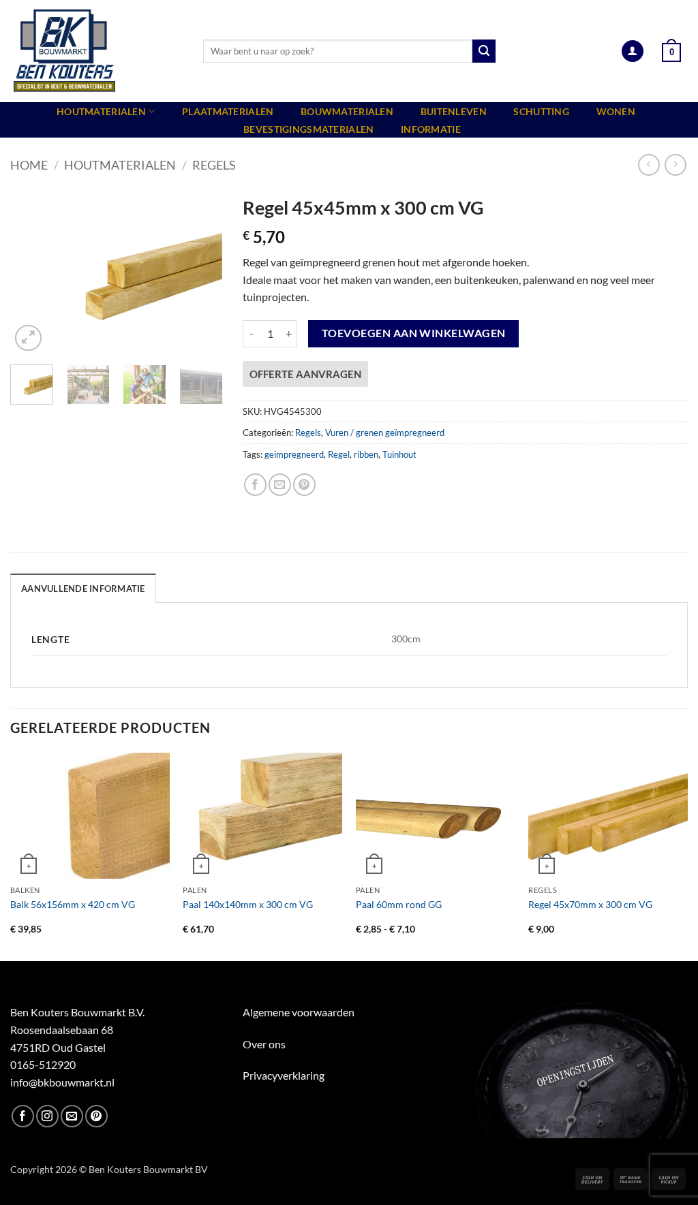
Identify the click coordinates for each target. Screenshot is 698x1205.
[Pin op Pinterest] (304, 484)
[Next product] (648, 164)
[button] (632, 51)
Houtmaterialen (101, 111)
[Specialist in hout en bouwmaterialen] (96, 51)
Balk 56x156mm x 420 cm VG (72, 904)
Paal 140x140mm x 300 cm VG (248, 904)
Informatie (431, 129)
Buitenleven (454, 111)
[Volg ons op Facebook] (23, 1116)
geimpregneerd (294, 454)
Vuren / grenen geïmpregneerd (384, 432)
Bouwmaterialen (347, 111)
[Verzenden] (484, 51)
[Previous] (31, 271)
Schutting (541, 111)
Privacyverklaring (283, 1075)
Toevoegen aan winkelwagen (414, 333)
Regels (214, 164)
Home (29, 164)
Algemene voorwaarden (298, 1011)
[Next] (201, 271)
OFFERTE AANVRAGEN (305, 374)
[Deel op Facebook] (255, 484)
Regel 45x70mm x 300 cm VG (590, 904)
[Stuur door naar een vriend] (280, 484)
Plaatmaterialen (227, 111)
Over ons (264, 1043)
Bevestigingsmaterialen (308, 129)
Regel (339, 454)
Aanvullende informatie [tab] (83, 588)
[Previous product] (675, 164)
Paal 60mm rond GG (399, 904)
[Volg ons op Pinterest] (96, 1116)
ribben (366, 454)
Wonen (615, 111)
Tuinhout (399, 454)
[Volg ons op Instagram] (47, 1116)
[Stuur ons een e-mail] (72, 1116)
